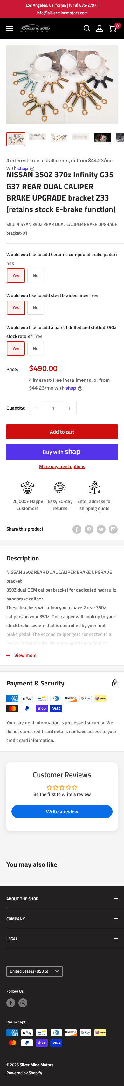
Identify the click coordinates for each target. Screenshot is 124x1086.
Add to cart (62, 431)
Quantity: (15, 408)
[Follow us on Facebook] (10, 1002)
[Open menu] (9, 28)
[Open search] (87, 28)
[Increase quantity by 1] (69, 408)
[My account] (99, 28)
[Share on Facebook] (76, 529)
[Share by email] (113, 529)
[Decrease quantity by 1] (36, 408)
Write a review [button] (62, 811)
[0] (112, 28)
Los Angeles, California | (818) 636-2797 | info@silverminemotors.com (62, 9)
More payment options (62, 466)
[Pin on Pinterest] (89, 529)
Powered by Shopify (24, 1072)
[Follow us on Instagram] (22, 1002)
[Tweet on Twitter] (101, 529)
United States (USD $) (29, 971)
